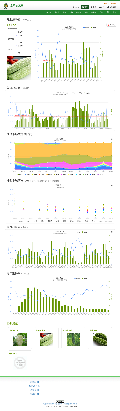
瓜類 (108, 12)
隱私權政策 (34, 386)
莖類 (64, 12)
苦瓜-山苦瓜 (67, 330)
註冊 (115, 3)
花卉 (102, 7)
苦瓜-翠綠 (93, 330)
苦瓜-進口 (13, 354)
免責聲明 (34, 390)
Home (77, 7)
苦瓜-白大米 (13, 330)
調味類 (57, 12)
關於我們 (34, 382)
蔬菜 (86, 7)
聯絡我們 (34, 394)
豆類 (101, 12)
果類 (114, 12)
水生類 (48, 12)
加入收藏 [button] (112, 25)
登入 (107, 3)
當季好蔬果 (16, 5)
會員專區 (112, 7)
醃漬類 (78, 12)
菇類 (86, 12)
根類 (71, 12)
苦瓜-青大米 (11, 25)
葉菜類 (93, 12)
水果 (94, 7)
